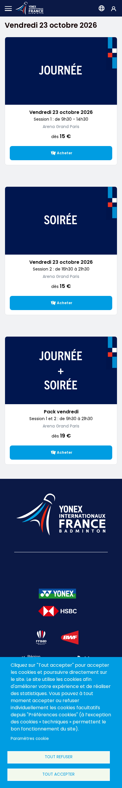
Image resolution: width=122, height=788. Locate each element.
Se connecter (113, 8)
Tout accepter (58, 774)
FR (101, 8)
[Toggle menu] (8, 8)
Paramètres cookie (30, 738)
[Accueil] (29, 8)
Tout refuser (59, 757)
